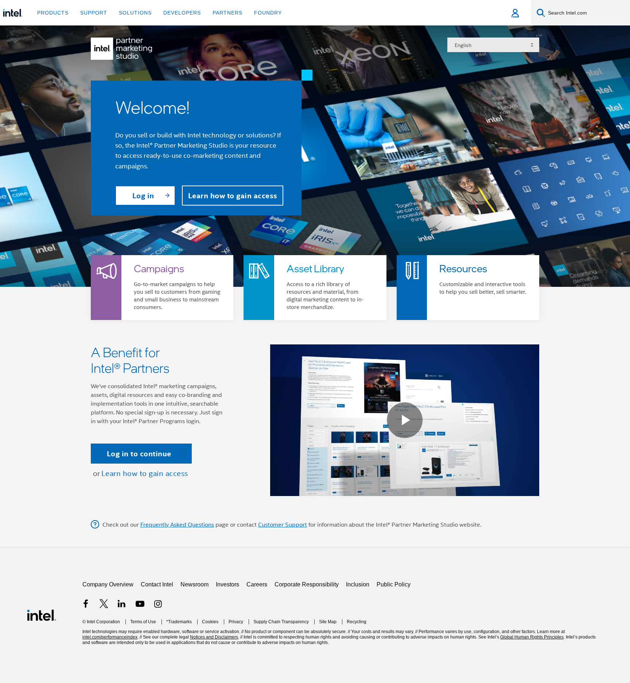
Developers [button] (182, 13)
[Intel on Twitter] (104, 644)
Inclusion (357, 624)
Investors (227, 624)
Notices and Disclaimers (214, 676)
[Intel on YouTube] (140, 644)
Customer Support (282, 564)
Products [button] (53, 13)
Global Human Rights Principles (532, 676)
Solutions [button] (135, 13)
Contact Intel (157, 624)
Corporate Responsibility (307, 624)
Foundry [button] (268, 13)
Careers (256, 624)
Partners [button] (227, 13)
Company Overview (107, 624)
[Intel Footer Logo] (41, 654)
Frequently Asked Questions (177, 564)
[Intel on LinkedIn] (122, 644)
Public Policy (394, 624)
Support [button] (93, 13)
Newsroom (194, 624)
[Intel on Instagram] (158, 644)
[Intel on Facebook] (85, 644)
